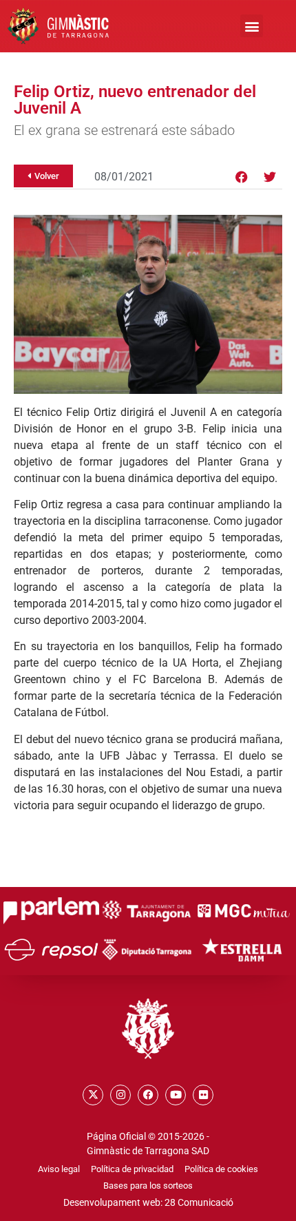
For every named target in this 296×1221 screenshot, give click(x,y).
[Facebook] (241, 177)
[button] (251, 25)
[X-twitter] (93, 1095)
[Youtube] (175, 1095)
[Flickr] (203, 1095)
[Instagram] (120, 1095)
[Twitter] (269, 177)
